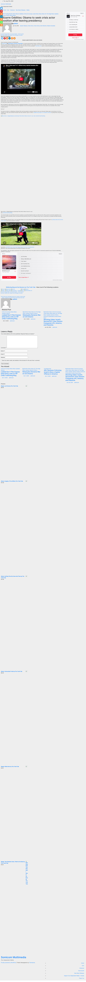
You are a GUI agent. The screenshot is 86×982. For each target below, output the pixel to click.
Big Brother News (11, 13)
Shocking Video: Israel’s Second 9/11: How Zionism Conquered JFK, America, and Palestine (53, 322)
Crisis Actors (37, 25)
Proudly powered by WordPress (8, 962)
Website (3, 357)
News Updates (54, 13)
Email (2, 354)
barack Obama (23, 25)
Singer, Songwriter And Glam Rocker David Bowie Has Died (13, 297)
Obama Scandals (51, 25)
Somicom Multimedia (6, 4)
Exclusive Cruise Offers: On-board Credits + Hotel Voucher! (12, 33)
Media (28, 10)
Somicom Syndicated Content (51, 316)
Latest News (36, 13)
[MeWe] (9, 38)
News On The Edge (46, 13)
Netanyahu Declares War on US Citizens (32, 316)
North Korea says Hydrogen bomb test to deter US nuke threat (13, 296)
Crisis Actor (30, 25)
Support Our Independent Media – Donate (74, 975)
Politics (8, 15)
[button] (81, 10)
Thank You (81, 978)
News (40, 13)
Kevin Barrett (43, 25)
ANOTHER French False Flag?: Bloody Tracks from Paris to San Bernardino (20, 247)
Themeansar (32, 962)
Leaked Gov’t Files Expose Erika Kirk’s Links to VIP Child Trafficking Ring (11, 317)
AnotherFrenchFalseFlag (7, 212)
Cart (8, 10)
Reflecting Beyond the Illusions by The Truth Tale (20, 287)
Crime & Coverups (28, 13)
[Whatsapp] (1, 22)
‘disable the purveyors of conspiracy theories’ (42, 112)
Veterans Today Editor (18, 43)
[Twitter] (2, 38)
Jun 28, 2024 (70, 382)
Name (3, 351)
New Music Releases (20, 10)
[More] (14, 38)
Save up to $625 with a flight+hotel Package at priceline (11, 35)
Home (4, 10)
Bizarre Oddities (20, 13)
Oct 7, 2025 (5, 377)
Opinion (4, 15)
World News (13, 15)
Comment (3, 347)
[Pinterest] (5, 38)
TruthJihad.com (38, 45)
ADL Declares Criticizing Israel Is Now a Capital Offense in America (52, 372)
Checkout (12, 10)
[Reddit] (7, 38)
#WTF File (4, 13)
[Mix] (12, 38)
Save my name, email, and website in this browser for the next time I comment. (21, 360)
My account (81, 970)
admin (16, 23)
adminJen (12, 320)
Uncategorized (47, 368)
